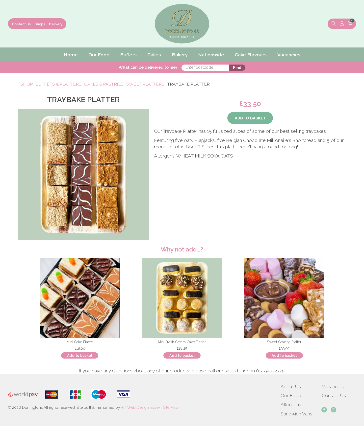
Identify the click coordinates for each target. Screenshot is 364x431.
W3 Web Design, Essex (140, 407)
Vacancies (333, 386)
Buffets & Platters (58, 84)
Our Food (291, 395)
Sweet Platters (145, 84)
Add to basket (79, 355)
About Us (291, 386)
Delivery (55, 24)
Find (237, 68)
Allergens (291, 404)
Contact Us (21, 24)
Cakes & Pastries (104, 84)
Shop (26, 84)
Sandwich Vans (296, 413)
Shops (40, 24)
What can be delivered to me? (148, 67)
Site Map (170, 407)
